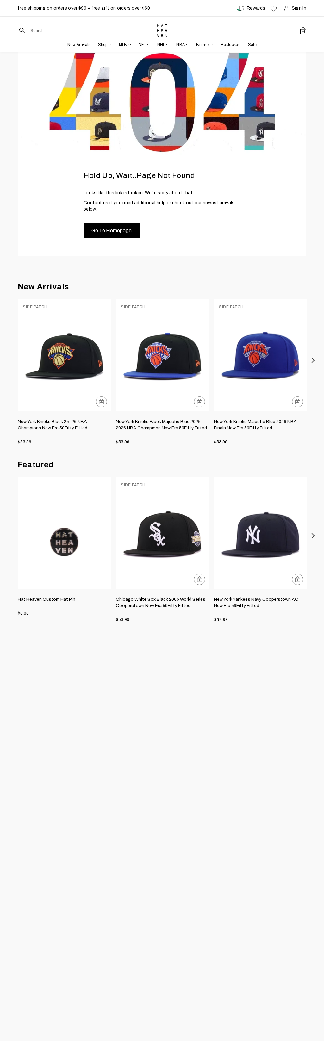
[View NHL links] (167, 44)
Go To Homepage (111, 230)
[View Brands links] (211, 44)
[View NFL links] (148, 44)
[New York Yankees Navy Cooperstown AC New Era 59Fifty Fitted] (260, 533)
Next (313, 360)
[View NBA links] (187, 44)
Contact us (96, 202)
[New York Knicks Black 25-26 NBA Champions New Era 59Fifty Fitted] (64, 355)
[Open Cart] (303, 30)
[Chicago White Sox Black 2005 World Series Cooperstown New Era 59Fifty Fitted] (162, 533)
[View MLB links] (129, 44)
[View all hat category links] (109, 44)
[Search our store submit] (22, 30)
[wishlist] (274, 8)
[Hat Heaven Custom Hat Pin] (64, 533)
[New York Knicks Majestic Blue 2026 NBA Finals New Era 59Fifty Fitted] (260, 355)
